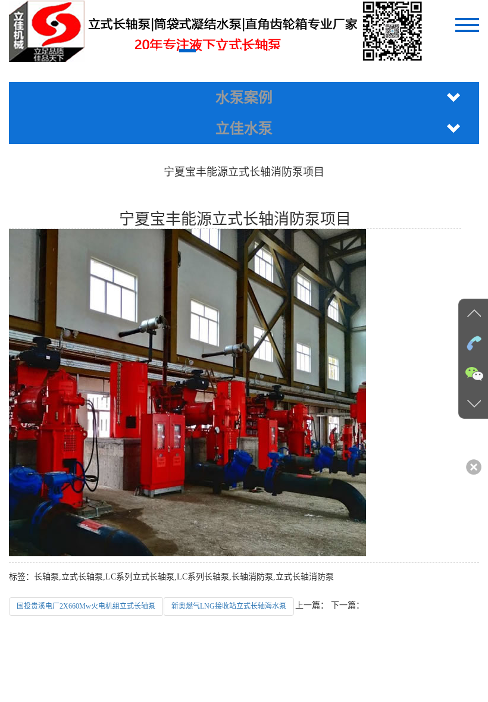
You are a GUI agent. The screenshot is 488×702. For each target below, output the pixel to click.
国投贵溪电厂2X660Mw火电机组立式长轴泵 (86, 606)
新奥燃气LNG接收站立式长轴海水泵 (228, 606)
